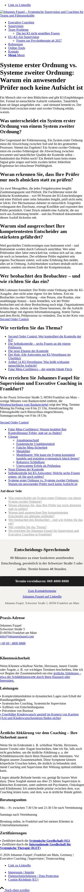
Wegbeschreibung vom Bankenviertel (24, 404)
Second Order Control (14, 319)
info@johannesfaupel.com (17, 636)
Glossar (13, 436)
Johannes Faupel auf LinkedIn (42, 596)
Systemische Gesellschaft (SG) (49, 840)
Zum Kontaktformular (42, 591)
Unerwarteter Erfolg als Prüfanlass (38, 465)
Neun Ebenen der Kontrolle (26, 469)
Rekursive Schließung (30, 462)
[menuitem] (46, 22)
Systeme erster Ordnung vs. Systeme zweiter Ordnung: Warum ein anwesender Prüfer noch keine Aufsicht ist (43, 482)
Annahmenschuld (27, 440)
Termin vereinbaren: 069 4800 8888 (42, 581)
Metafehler (23, 451)
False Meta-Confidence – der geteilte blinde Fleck (40, 369)
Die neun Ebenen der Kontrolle (28, 351)
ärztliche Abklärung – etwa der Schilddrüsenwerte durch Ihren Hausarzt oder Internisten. (40, 677)
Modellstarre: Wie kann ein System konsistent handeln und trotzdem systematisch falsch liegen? (48, 456)
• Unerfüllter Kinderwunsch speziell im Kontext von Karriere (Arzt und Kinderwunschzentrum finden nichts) (39, 716)
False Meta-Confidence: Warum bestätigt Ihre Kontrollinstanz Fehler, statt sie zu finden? (37, 431)
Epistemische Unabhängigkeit (35, 444)
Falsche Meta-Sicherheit (31, 447)
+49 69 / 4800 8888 (12, 643)
